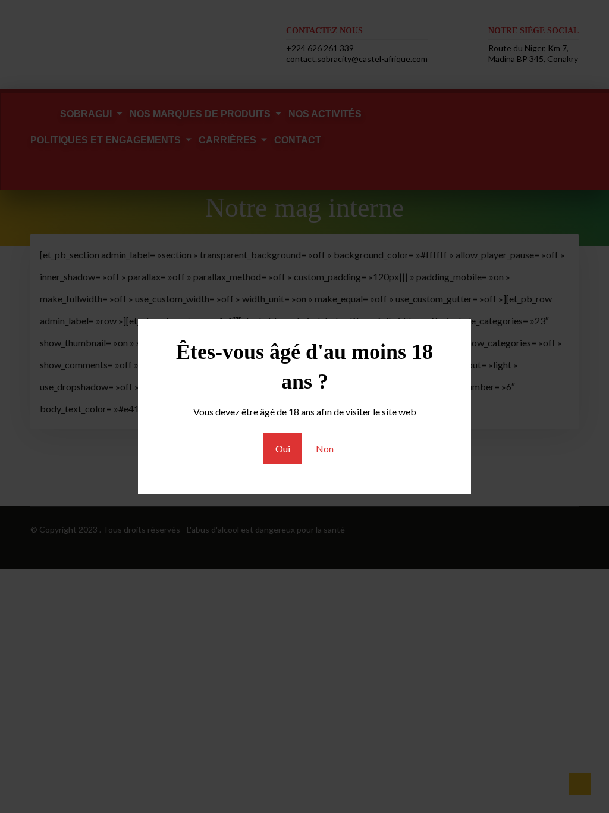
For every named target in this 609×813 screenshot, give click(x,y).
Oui (282, 448)
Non (325, 448)
